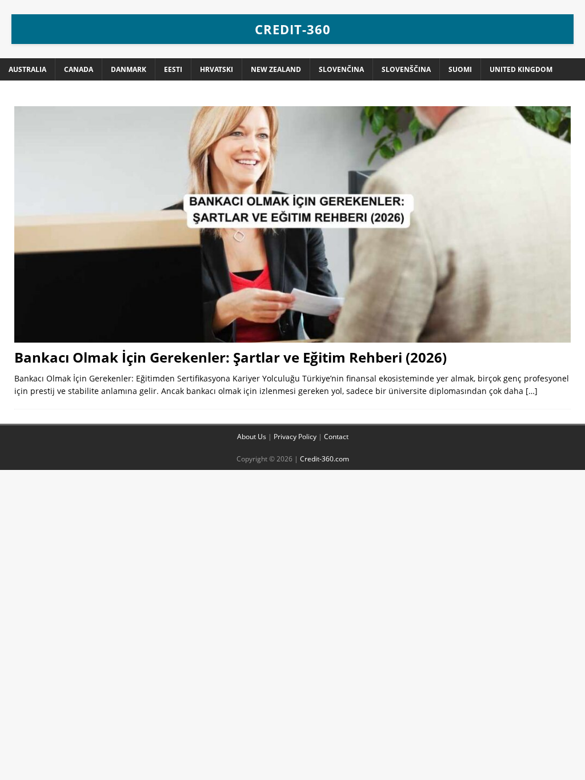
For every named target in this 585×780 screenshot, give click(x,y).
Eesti (173, 69)
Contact (336, 436)
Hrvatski (216, 69)
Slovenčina (341, 69)
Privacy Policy (295, 436)
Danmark (128, 69)
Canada (78, 69)
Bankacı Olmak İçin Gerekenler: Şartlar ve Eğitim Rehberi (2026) (230, 357)
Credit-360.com (324, 459)
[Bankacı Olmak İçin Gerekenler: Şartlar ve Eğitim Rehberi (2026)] (292, 224)
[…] (532, 390)
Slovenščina (406, 69)
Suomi (460, 69)
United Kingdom (521, 69)
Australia (27, 69)
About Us (251, 436)
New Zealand (276, 69)
